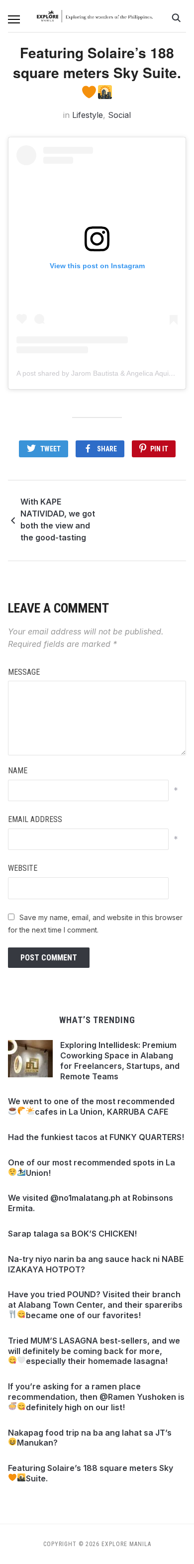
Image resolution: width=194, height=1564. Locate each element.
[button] (14, 19)
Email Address (35, 819)
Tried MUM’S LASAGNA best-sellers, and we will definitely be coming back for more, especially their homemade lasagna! (94, 1351)
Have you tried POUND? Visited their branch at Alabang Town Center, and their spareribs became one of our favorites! (95, 1304)
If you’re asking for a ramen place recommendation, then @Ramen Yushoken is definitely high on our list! (96, 1396)
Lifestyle (87, 115)
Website (22, 868)
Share (107, 449)
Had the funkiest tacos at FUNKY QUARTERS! (96, 1137)
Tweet (50, 449)
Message (24, 672)
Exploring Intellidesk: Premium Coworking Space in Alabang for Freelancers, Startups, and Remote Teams (120, 1060)
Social (119, 115)
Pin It (159, 449)
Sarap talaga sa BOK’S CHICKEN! (72, 1234)
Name (17, 770)
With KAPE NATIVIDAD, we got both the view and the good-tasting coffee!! (57, 521)
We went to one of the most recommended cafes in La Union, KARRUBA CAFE (91, 1106)
